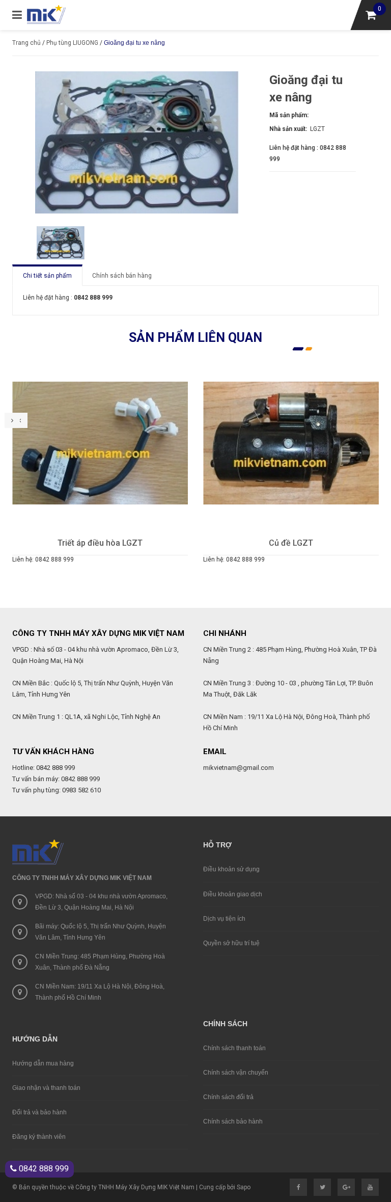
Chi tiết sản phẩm (47, 275)
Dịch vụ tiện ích (224, 918)
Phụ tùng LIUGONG (72, 42)
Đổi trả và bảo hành (39, 1112)
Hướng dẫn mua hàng (43, 1063)
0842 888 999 (43, 1168)
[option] (60, 242)
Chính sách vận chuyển (235, 1072)
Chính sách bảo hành (233, 1121)
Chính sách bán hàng (122, 275)
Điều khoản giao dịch (232, 894)
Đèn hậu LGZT (295, 543)
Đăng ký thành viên (39, 1136)
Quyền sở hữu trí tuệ (231, 943)
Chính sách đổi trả (228, 1097)
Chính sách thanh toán (234, 1048)
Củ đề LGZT (105, 543)
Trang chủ (26, 42)
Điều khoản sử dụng (231, 869)
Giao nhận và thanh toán (46, 1087)
